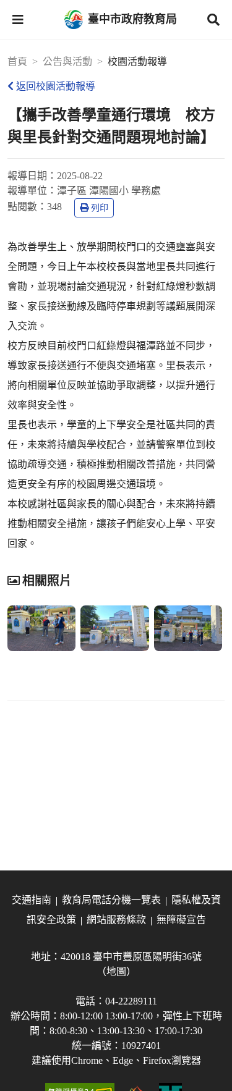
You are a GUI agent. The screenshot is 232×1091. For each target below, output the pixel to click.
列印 (99, 208)
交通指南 (31, 900)
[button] (18, 20)
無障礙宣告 (181, 919)
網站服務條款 (116, 919)
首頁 (17, 61)
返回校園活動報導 (55, 86)
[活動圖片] (41, 628)
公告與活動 (67, 61)
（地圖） (116, 971)
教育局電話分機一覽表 (111, 900)
